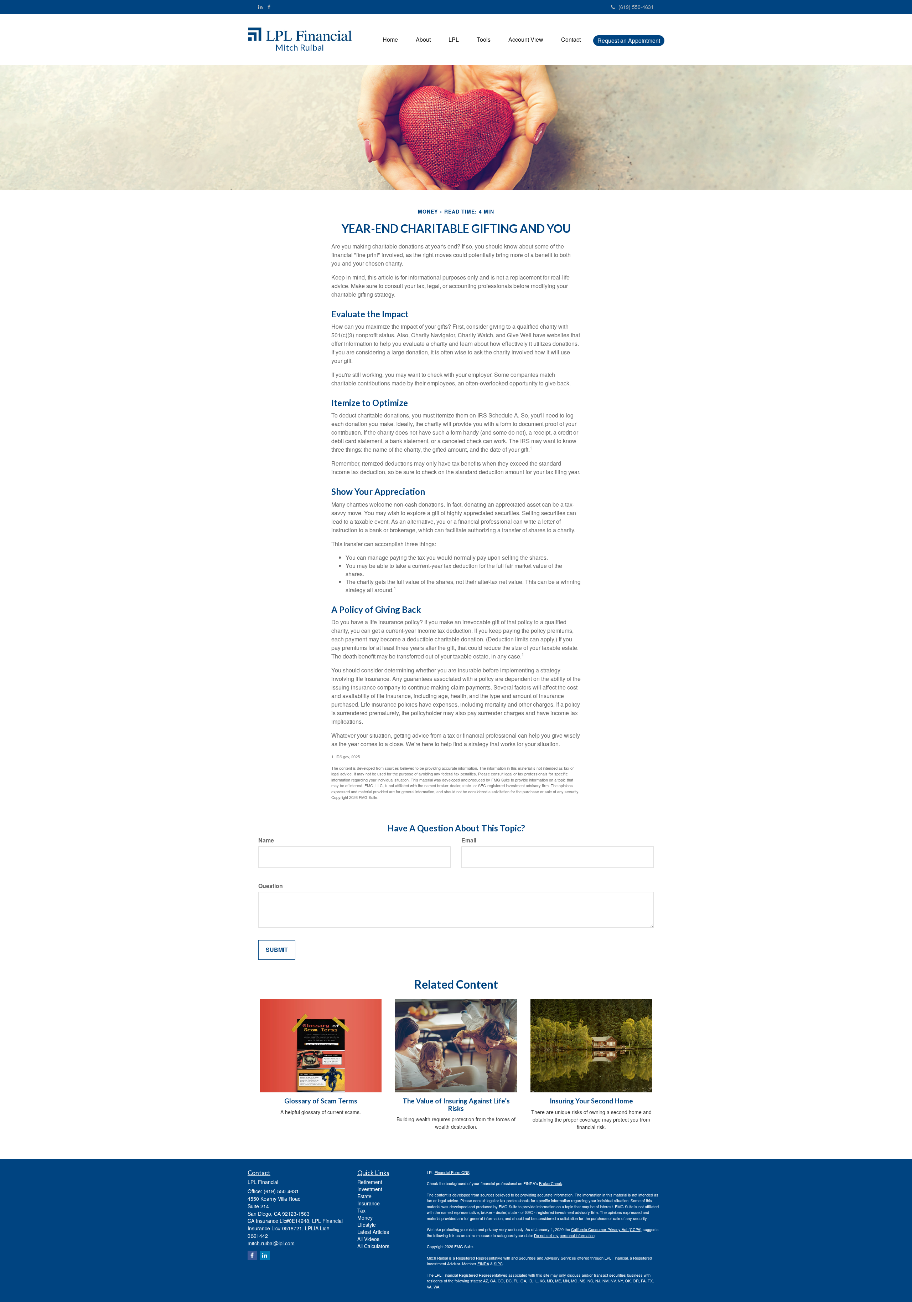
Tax (361, 1210)
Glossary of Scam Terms (320, 1101)
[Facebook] (269, 6)
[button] (423, 40)
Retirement (369, 1181)
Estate (364, 1196)
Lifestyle (366, 1224)
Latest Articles (373, 1231)
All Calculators (373, 1246)
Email (468, 840)
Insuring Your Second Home (591, 1101)
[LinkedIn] (260, 6)
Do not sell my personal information (564, 1235)
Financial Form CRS (452, 1172)
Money (365, 1217)
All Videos (368, 1238)
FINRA (483, 1263)
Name (266, 840)
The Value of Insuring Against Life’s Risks (456, 1104)
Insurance (368, 1203)
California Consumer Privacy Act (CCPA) (606, 1229)
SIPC (498, 1263)
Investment (369, 1189)
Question (270, 886)
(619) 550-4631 (636, 6)
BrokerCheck (550, 1183)
